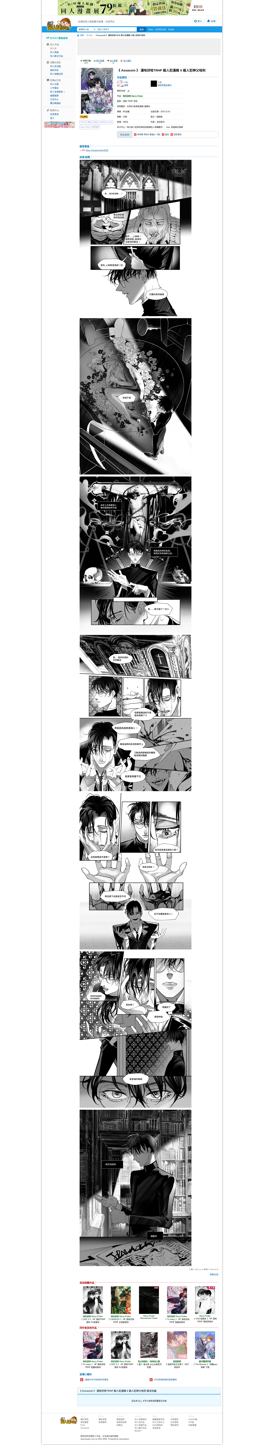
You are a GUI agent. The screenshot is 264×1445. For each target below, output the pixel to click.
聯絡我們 (121, 1419)
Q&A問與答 (157, 1425)
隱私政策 (102, 1419)
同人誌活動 (55, 66)
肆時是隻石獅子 (165, 85)
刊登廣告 (174, 1419)
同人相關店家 (56, 74)
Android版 (193, 1419)
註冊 (213, 21)
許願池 (120, 1425)
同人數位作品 (56, 56)
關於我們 (84, 1419)
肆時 (126, 85)
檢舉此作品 (214, 1274)
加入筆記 (127, 61)
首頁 (82, 35)
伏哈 (95, 122)
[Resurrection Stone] (149, 1300)
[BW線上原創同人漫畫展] (132, 7)
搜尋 (142, 29)
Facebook (85, 1428)
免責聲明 (102, 1422)
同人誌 (53, 48)
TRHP (83, 122)
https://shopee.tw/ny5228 (97, 150)
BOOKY (138, 1431)
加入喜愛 (114, 61)
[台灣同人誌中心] (59, 23)
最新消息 (54, 70)
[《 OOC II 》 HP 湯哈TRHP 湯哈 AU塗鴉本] (93, 1300)
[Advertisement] (149, 47)
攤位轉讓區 (55, 103)
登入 (200, 21)
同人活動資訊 (141, 1419)
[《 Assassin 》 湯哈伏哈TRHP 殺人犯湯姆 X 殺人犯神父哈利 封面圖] (97, 91)
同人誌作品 (140, 1422)
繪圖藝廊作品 (158, 1419)
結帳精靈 (192, 1425)
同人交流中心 (158, 1422)
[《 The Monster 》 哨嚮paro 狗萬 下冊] (205, 1345)
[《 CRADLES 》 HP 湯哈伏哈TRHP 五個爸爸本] (121, 1300)
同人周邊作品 (141, 1425)
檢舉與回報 (122, 1422)
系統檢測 (156, 1428)
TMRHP (103, 122)
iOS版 (191, 1422)
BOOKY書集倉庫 (59, 38)
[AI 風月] (59, 126)
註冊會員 (54, 114)
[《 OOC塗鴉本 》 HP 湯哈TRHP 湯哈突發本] (205, 1300)
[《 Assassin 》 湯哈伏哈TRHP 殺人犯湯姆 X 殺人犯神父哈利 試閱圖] (135, 238)
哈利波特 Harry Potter (133, 96)
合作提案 (174, 1422)
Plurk (83, 1425)
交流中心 (54, 99)
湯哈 (89, 122)
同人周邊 (54, 52)
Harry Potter (85, 127)
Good (171, 29)
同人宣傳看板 (56, 92)
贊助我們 (174, 1425)
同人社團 (54, 84)
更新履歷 (84, 1422)
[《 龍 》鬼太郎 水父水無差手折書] (149, 1345)
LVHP (110, 122)
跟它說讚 (100, 61)
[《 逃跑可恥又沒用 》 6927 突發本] (177, 1345)
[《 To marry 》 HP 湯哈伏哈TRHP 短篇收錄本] (177, 1300)
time (151, 29)
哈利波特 (95, 127)
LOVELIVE (160, 29)
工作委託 (54, 88)
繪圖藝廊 (54, 95)
